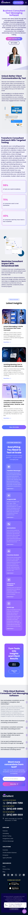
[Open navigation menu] (26, 2)
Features (5, 831)
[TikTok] (19, 874)
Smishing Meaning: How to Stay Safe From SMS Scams (13, 365)
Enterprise (5, 855)
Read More (6, 342)
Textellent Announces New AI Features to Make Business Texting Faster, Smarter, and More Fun (14, 403)
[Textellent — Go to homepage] (5, 2)
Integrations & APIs (8, 838)
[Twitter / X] (15, 874)
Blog (4, 871)
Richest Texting (7, 836)
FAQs (4, 866)
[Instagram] (8, 874)
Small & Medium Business (10, 852)
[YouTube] (12, 874)
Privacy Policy (6, 869)
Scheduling (6, 833)
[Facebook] (4, 874)
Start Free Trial (18, 2)
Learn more (10, 488)
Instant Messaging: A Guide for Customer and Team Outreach (13, 328)
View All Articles (14, 427)
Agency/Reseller (7, 857)
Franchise (5, 850)
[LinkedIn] (23, 874)
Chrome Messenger (8, 841)
